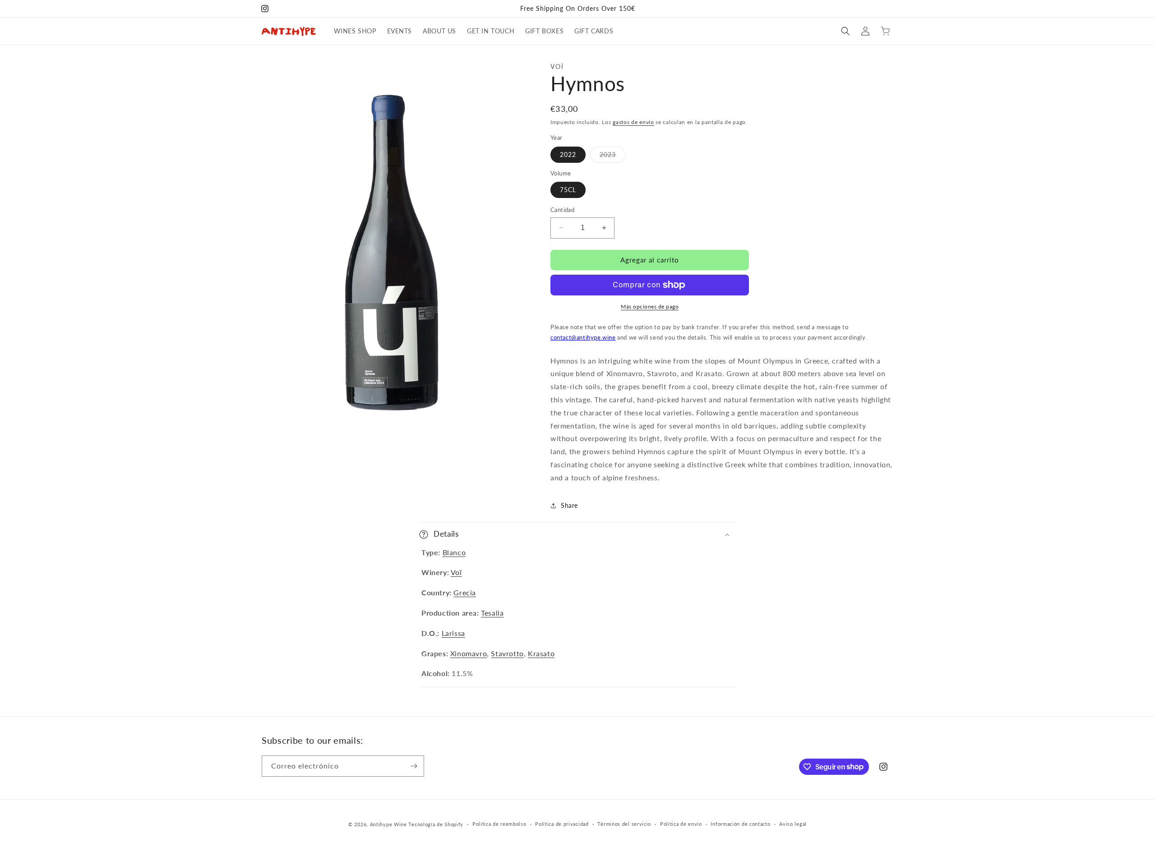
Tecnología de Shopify (435, 824)
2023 (612, 156)
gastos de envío (633, 122)
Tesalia (492, 612)
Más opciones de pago (650, 306)
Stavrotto (507, 653)
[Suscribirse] (414, 766)
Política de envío (681, 824)
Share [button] (569, 505)
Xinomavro (468, 653)
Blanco (454, 552)
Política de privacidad (561, 824)
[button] (845, 31)
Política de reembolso (499, 824)
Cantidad (562, 209)
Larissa (453, 633)
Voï (456, 572)
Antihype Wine (388, 824)
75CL (568, 189)
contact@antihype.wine (583, 337)
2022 (568, 154)
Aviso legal (793, 824)
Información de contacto (740, 824)
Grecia (464, 592)
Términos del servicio (624, 824)
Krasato (541, 653)
